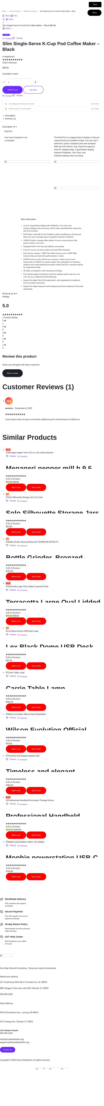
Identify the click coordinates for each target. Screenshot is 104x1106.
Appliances (9, 57)
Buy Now (33, 90)
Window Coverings (30, 11)
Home (95, 4)
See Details (95, 104)
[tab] (53, 115)
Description (10, 116)
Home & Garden (15, 11)
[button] (7, 38)
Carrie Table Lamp (35, 688)
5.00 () (9, 63)
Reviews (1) (10, 119)
